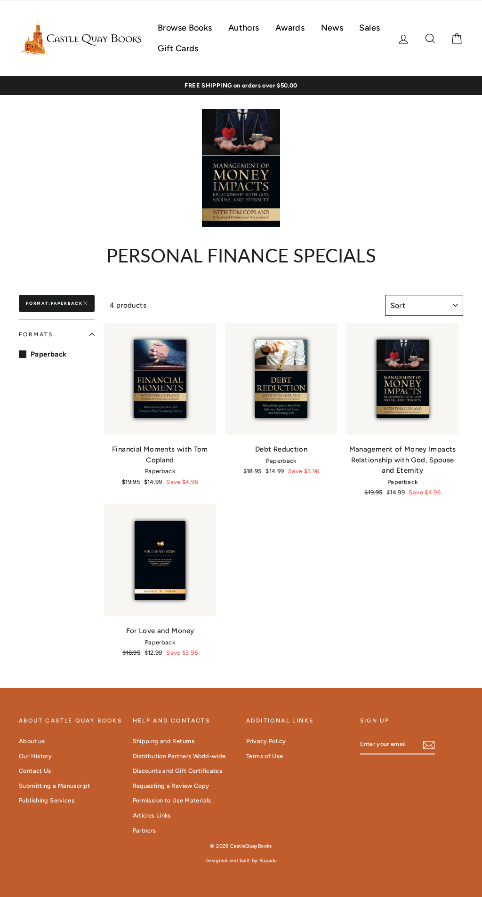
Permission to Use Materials (172, 800)
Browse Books (185, 28)
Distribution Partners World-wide (179, 756)
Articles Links (152, 815)
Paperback (48, 354)
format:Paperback (54, 303)
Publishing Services (46, 800)
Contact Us (35, 770)
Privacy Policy (266, 741)
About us (32, 741)
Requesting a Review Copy (171, 785)
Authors (243, 28)
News (332, 28)
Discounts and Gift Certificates (178, 770)
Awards (290, 28)
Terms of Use (264, 756)
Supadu (268, 860)
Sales (369, 28)
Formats (36, 334)
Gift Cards (178, 48)
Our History (35, 756)
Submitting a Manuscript (54, 785)
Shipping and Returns (164, 741)
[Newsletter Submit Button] (429, 745)
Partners (144, 830)
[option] (241, 85)
